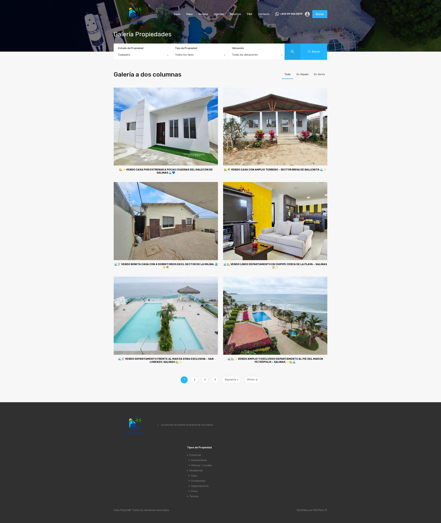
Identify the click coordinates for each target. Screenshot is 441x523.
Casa (194, 475)
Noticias (203, 14)
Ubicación (238, 48)
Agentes (219, 14)
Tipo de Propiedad (186, 48)
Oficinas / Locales (201, 465)
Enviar (320, 14)
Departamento (200, 486)
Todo (287, 74)
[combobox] (142, 55)
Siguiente (230, 379)
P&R (249, 14)
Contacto (264, 14)
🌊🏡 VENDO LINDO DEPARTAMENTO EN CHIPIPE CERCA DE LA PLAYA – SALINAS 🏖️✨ (275, 266)
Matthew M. (320, 510)
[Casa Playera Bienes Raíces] (134, 23)
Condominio (198, 480)
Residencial (196, 470)
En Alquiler (302, 74)
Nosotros (235, 14)
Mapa (189, 14)
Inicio (177, 14)
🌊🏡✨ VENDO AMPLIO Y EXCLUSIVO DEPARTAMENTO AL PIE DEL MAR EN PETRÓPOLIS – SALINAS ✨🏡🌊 (275, 360)
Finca (194, 491)
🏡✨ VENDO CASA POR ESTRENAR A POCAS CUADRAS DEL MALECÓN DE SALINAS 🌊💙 (166, 171)
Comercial (195, 455)
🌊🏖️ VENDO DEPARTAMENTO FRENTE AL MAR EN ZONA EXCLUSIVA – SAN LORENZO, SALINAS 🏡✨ (166, 360)
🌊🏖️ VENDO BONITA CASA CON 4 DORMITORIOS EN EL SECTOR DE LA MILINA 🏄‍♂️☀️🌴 (166, 266)
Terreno (193, 496)
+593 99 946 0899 (291, 14)
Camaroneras (199, 460)
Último (251, 379)
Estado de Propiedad (130, 48)
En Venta (319, 74)
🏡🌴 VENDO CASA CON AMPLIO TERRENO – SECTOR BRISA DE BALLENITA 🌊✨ (275, 169)
